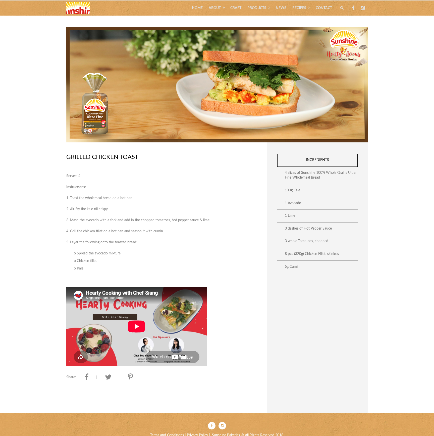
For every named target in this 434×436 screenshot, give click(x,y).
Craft (235, 8)
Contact (324, 8)
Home (197, 8)
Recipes (299, 8)
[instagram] (363, 8)
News (281, 8)
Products (256, 8)
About (215, 8)
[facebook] (353, 8)
